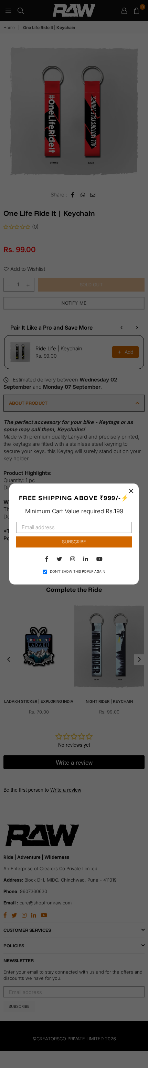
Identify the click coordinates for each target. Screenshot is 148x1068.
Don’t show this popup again (77, 571)
